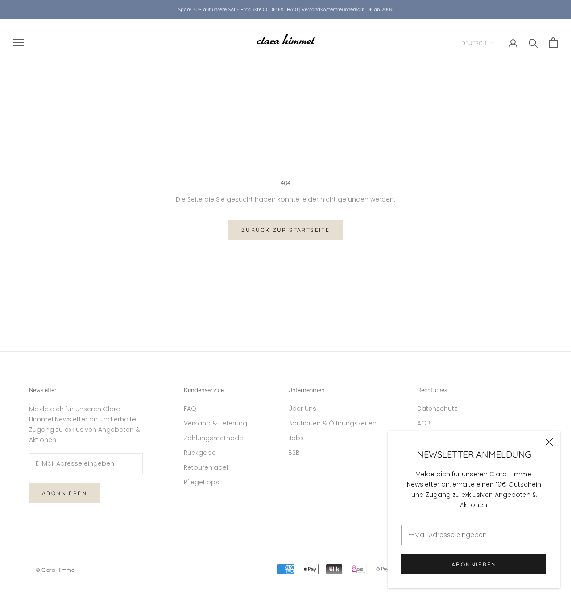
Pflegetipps (201, 482)
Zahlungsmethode (213, 438)
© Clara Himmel (56, 569)
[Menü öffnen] (18, 42)
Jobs (296, 438)
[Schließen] (549, 442)
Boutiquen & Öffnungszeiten (332, 423)
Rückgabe (200, 452)
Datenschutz (437, 408)
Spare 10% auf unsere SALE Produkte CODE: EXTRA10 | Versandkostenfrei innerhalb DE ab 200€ (285, 9)
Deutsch (473, 43)
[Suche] (533, 42)
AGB (423, 423)
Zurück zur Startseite (285, 230)
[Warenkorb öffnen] (553, 42)
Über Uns (302, 408)
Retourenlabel (206, 467)
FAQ (190, 408)
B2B (294, 452)
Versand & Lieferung (215, 423)
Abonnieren (474, 564)
